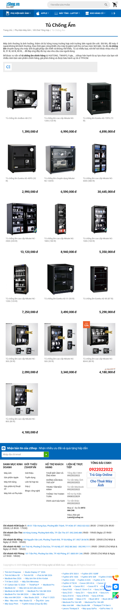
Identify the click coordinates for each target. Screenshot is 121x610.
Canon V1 (102, 583)
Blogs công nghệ (32, 491)
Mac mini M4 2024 (13, 597)
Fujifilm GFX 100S (70, 577)
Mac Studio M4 (83, 605)
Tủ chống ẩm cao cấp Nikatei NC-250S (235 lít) (20, 239)
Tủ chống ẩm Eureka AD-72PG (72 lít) (98, 119)
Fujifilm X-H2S (84, 580)
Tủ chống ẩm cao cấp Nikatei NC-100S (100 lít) (98, 239)
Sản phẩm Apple (11, 477)
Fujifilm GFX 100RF (90, 574)
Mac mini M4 (68, 605)
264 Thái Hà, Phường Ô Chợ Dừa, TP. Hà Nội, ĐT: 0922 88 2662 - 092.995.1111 (56, 546)
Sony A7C (105, 593)
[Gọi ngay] (115, 578)
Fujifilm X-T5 (99, 580)
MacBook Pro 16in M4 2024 (16, 594)
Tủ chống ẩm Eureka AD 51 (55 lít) (59, 298)
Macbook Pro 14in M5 (94, 602)
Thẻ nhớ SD (28, 575)
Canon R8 (67, 586)
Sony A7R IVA (83, 596)
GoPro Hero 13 (106, 608)
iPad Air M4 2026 (44, 575)
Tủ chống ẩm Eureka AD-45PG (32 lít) (21, 179)
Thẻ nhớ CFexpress (13, 572)
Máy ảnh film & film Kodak (36, 578)
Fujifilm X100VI (106, 577)
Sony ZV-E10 (68, 596)
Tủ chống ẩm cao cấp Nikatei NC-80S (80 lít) (20, 420)
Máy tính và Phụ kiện (13, 493)
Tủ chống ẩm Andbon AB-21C (19, 118)
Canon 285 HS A (87, 583)
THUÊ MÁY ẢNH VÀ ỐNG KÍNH (54, 474)
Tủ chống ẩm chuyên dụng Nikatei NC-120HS (59, 179)
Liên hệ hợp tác (32, 482)
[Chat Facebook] (115, 587)
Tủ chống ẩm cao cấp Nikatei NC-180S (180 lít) (59, 239)
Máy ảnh (8, 473)
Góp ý (27, 486)
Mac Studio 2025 (32, 597)
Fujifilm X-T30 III (70, 583)
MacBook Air (10, 588)
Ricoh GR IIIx (108, 599)
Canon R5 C (80, 586)
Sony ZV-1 (80, 593)
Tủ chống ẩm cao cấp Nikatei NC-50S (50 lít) (59, 360)
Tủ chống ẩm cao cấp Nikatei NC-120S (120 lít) (59, 119)
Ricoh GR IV (94, 599)
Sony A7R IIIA (98, 596)
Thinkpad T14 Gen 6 (102, 605)
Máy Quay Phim (11, 604)
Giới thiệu (29, 473)
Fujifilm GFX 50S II (70, 574)
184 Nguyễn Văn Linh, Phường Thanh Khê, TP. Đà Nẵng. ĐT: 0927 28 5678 (55, 539)
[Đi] (46, 454)
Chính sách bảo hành (55, 501)
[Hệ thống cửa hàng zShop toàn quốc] (115, 595)
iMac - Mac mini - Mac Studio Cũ (18, 601)
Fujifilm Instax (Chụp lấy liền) (34, 604)
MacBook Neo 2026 (13, 578)
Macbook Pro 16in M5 (72, 602)
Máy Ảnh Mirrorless (30, 582)
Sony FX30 (67, 589)
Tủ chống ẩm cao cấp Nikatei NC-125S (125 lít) (20, 299)
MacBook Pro (48, 585)
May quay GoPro (90, 608)
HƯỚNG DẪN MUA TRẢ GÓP (54, 481)
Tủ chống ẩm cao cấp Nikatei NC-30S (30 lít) (20, 360)
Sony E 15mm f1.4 (83, 589)
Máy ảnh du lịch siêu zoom (30, 588)
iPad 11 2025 (49, 597)
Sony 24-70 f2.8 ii (102, 589)
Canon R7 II (93, 586)
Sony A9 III (92, 593)
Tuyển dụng (30, 477)
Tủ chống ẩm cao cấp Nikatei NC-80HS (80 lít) (98, 360)
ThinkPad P (34, 585)
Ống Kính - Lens (42, 601)
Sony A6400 (68, 599)
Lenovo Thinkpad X (71, 608)
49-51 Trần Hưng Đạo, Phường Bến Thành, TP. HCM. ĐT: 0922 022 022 (58, 526)
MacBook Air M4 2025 (14, 591)
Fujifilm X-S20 (69, 580)
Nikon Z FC (81, 599)
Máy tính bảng (10, 482)
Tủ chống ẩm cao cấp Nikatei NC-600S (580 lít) (98, 179)
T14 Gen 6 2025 (11, 582)
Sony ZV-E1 (67, 593)
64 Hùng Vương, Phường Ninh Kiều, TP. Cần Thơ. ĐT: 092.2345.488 (52, 532)
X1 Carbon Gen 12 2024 (15, 585)
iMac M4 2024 (38, 594)
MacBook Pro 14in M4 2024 (39, 591)
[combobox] (78, 4)
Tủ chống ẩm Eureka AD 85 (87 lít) (98, 298)
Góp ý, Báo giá (75, 516)
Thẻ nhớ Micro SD (12, 575)
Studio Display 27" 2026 (35, 572)
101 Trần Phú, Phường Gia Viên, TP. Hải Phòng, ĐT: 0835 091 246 (54, 553)
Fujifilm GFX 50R (89, 577)
